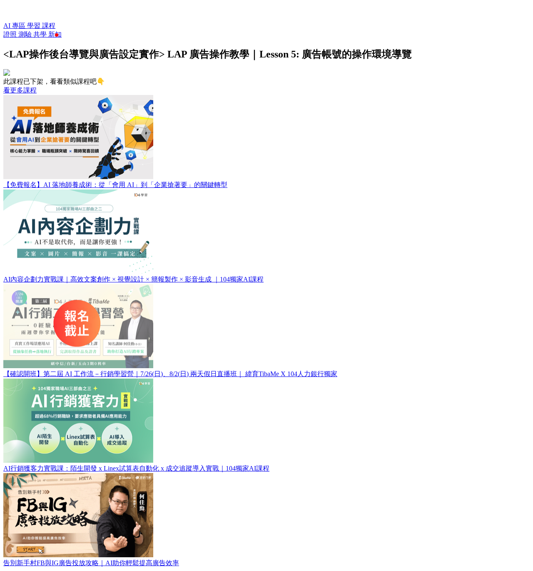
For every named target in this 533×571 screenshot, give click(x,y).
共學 (40, 34)
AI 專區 (15, 25)
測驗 (25, 34)
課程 (48, 25)
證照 (10, 34)
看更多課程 (20, 90)
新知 (55, 34)
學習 (34, 25)
